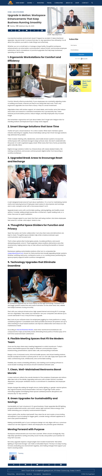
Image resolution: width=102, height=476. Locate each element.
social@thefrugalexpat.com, (44, 471)
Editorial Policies (20, 474)
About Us (69, 3)
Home (9, 12)
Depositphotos (46, 474)
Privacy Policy (11, 474)
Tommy (12, 26)
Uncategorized (18, 12)
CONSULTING (59, 3)
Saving (29, 3)
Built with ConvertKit (87, 58)
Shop (77, 3)
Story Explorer (37, 474)
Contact (85, 3)
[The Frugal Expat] (10, 3)
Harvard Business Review (25, 330)
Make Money (20, 3)
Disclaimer (29, 474)
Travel (49, 3)
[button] (92, 3)
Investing (40, 3)
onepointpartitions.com (15, 253)
